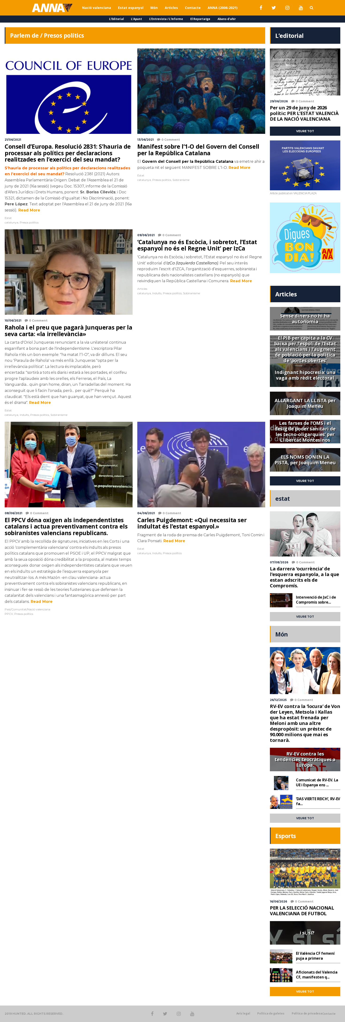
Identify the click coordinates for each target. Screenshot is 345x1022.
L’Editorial (116, 19)
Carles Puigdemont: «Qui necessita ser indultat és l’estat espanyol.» (191, 523)
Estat (8, 218)
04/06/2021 (146, 513)
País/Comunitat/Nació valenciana (27, 609)
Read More (28, 210)
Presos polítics (29, 222)
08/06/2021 (13, 513)
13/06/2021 (145, 139)
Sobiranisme (180, 180)
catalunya (11, 222)
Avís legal (243, 1013)
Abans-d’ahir (227, 19)
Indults (24, 415)
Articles (142, 288)
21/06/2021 (13, 139)
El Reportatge (200, 19)
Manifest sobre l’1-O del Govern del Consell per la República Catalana (198, 149)
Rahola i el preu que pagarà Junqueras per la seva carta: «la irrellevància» (68, 330)
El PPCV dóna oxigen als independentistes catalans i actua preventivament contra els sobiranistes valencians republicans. (66, 526)
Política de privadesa (307, 1013)
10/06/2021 (13, 320)
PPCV (9, 614)
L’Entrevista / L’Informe (166, 19)
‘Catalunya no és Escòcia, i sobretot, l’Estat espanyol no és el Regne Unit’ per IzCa (197, 245)
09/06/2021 (146, 235)
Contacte (329, 1014)
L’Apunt (136, 19)
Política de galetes (270, 1013)
